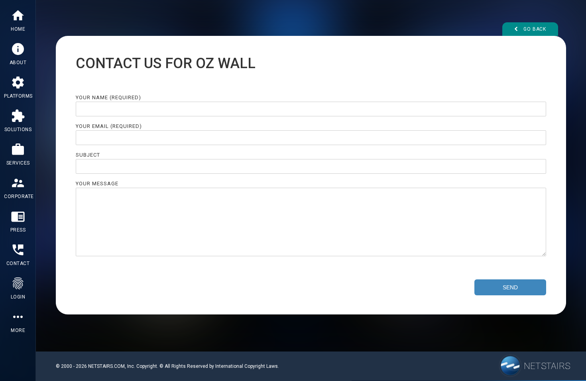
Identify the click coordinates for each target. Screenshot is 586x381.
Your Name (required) (108, 97)
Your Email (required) (109, 126)
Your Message (97, 184)
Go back (534, 29)
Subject (88, 155)
